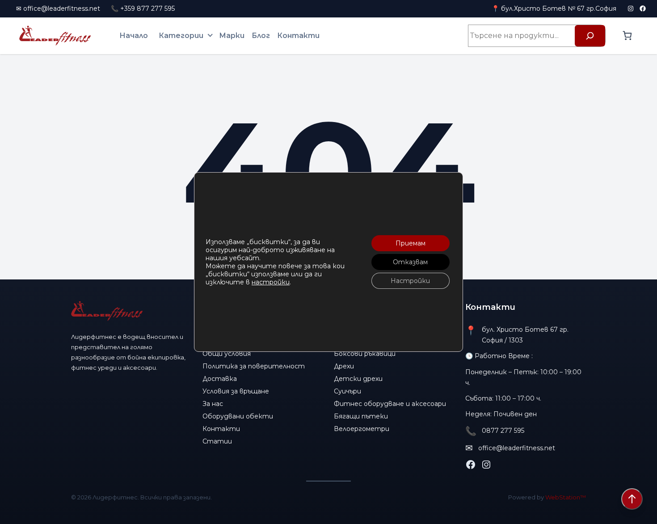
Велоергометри (361, 429)
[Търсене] (590, 35)
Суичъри (347, 391)
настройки (271, 282)
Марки (231, 35)
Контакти (298, 35)
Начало (133, 35)
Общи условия (226, 354)
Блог (261, 35)
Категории (181, 35)
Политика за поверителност (253, 366)
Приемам (410, 243)
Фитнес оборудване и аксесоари (390, 404)
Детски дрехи (358, 379)
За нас (212, 404)
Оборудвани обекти (237, 416)
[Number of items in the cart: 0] (627, 35)
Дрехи (344, 366)
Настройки (410, 281)
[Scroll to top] (632, 499)
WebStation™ (565, 497)
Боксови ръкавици (365, 354)
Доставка (219, 379)
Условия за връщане (235, 391)
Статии (217, 441)
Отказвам (410, 262)
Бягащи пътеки (361, 416)
